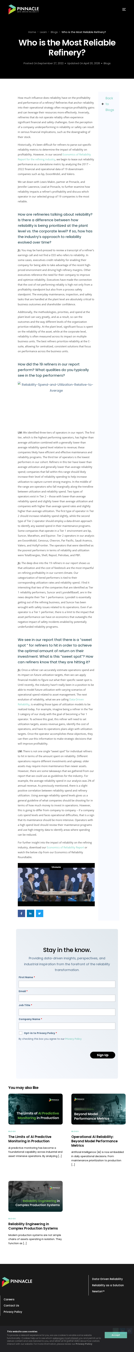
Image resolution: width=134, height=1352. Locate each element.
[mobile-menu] (120, 9)
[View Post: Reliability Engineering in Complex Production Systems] (35, 1196)
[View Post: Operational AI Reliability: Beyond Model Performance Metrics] (98, 1109)
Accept (116, 1335)
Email (23, 991)
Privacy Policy (84, 1343)
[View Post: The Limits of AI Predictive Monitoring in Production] (35, 1109)
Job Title (25, 1005)
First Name (27, 977)
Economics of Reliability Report (65, 847)
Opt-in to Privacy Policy (40, 1033)
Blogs (107, 63)
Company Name (30, 1019)
